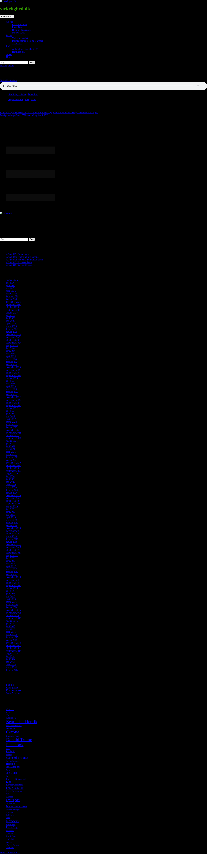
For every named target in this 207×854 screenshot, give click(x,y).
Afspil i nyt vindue (17, 94)
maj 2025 (10, 321)
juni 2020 (10, 479)
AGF (10, 709)
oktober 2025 (12, 307)
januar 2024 (11, 364)
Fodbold (10, 751)
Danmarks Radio (13, 736)
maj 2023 (10, 383)
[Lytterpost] (6, 213)
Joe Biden (12, 772)
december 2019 (13, 495)
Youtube (10, 847)
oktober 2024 (12, 340)
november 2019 (13, 498)
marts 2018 (11, 536)
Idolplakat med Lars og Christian (27, 41)
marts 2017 (11, 569)
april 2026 (11, 291)
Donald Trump (19, 739)
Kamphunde (63, 112)
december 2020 (13, 462)
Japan (8, 770)
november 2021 (13, 432)
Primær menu (7, 16)
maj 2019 (10, 514)
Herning (10, 763)
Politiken (10, 815)
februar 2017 (12, 571)
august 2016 (12, 588)
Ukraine (9, 842)
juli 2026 (10, 282)
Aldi (8, 712)
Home (9, 57)
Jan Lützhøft (13, 766)
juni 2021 (10, 446)
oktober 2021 (12, 435)
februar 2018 (12, 539)
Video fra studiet (20, 38)
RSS (27, 99)
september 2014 (13, 651)
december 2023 (13, 367)
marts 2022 (11, 421)
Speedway (9, 833)
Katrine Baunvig (20, 24)
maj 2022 (10, 416)
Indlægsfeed (12, 687)
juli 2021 (10, 443)
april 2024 (11, 356)
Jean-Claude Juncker (35, 112)
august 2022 (12, 408)
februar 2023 (12, 391)
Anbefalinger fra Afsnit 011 (25, 49)
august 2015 (12, 621)
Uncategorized (7, 65)
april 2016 (11, 599)
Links (9, 46)
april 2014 (11, 664)
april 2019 (11, 517)
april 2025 (11, 323)
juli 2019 (10, 509)
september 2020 (13, 471)
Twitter (10, 839)
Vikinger (93, 112)
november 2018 (13, 531)
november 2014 (13, 645)
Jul (7, 775)
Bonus (9, 35)
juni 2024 (10, 351)
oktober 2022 (12, 402)
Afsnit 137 (36, 115)
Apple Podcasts (15, 99)
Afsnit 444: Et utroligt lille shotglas (22, 257)
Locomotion (83, 112)
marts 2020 (11, 487)
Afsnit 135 (12, 115)
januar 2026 (11, 299)
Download (33, 94)
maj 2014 (10, 662)
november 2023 (13, 370)
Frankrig (9, 755)
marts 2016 (11, 601)
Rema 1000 (10, 824)
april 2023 (11, 386)
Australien (11, 718)
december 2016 (13, 577)
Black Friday (6, 112)
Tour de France (11, 836)
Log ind (10, 685)
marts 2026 (11, 293)
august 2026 (12, 280)
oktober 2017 (12, 550)
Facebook (14, 744)
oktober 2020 (12, 468)
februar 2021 (12, 457)
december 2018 (13, 528)
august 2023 (12, 378)
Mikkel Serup (18, 32)
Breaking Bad (11, 728)
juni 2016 (10, 593)
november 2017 (13, 547)
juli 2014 (10, 656)
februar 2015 (12, 637)
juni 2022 (10, 413)
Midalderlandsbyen (13, 809)
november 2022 (13, 400)
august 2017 (12, 555)
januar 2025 (11, 331)
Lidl (8, 794)
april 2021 (11, 451)
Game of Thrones (17, 757)
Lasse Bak (17, 27)
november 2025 (13, 304)
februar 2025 (12, 329)
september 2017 (13, 552)
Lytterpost (13, 800)
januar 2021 (11, 460)
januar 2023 (11, 394)
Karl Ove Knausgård (16, 779)
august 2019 (12, 506)
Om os (9, 54)
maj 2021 (10, 449)
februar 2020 (12, 490)
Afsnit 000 (17, 43)
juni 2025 (10, 318)
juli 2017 (10, 558)
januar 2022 (11, 427)
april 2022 (11, 419)
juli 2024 (10, 348)
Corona (12, 732)
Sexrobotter (10, 831)
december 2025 (13, 301)
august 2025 (12, 312)
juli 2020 (10, 476)
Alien (8, 715)
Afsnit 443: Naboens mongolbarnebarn (24, 259)
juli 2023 (10, 381)
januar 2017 (11, 574)
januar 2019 (11, 525)
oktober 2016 (12, 582)
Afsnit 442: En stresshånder (19, 262)
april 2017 (11, 566)
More (33, 99)
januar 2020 (11, 492)
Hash (22, 112)
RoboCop (12, 827)
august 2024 (12, 345)
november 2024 (13, 337)
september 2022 (13, 405)
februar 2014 (12, 670)
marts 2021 (11, 454)
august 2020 (12, 473)
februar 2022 (12, 424)
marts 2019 (11, 520)
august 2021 (12, 441)
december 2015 (13, 610)
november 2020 (13, 465)
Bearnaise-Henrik (21, 721)
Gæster (9, 21)
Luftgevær (9, 796)
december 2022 (13, 397)
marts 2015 (11, 634)
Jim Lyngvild (51, 112)
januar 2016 (11, 607)
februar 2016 (12, 604)
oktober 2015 (12, 615)
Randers (12, 821)
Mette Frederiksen (16, 806)
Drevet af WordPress (10, 852)
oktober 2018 (12, 533)
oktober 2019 (12, 501)
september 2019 (13, 503)
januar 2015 (11, 640)
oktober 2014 (12, 648)
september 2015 (13, 618)
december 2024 (13, 334)
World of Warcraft (12, 845)
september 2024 (13, 342)
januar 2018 (11, 541)
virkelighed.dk (15, 8)
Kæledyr (73, 112)
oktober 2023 (12, 372)
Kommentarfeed (14, 690)
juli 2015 (10, 623)
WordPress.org (13, 693)
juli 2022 (10, 411)
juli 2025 (10, 315)
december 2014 (13, 642)
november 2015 (13, 612)
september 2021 (13, 438)
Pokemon (9, 812)
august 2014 (12, 653)
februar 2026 (12, 296)
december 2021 (13, 430)
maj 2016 (10, 596)
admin (14, 80)
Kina (8, 781)
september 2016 (13, 585)
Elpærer (16, 112)
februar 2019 (12, 522)
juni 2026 (10, 285)
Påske (8, 818)
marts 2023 (11, 389)
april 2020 (11, 484)
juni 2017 (10, 561)
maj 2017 (10, 563)
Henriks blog (18, 51)
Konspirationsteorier (15, 785)
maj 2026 (10, 288)
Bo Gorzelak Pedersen (14, 726)
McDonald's (10, 803)
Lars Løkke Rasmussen (14, 791)
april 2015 (11, 631)
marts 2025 (11, 326)
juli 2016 (10, 591)
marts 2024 (11, 359)
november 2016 (13, 580)
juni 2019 (10, 511)
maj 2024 (10, 353)
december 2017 (13, 544)
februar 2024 (12, 361)
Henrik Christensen (21, 30)
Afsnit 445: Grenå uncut (17, 254)
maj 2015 (10, 629)
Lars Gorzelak (14, 787)
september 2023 (13, 375)
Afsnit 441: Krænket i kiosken (20, 265)
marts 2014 (11, 667)
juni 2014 (10, 659)
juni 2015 (10, 626)
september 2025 (13, 310)
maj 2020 (10, 481)
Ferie (8, 749)
